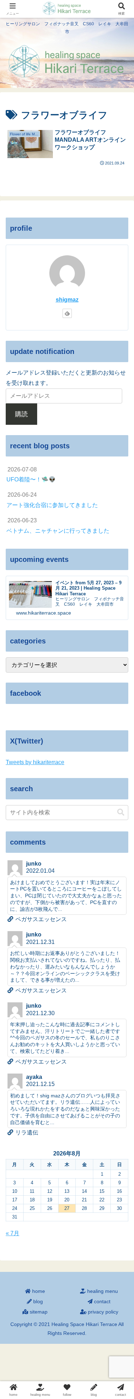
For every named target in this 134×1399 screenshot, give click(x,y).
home (38, 1291)
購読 (21, 414)
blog (37, 1301)
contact (101, 1301)
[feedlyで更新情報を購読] (67, 313)
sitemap (38, 1312)
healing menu (102, 1291)
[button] (120, 812)
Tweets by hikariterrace (35, 762)
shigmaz (67, 300)
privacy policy (102, 1312)
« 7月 (12, 1233)
